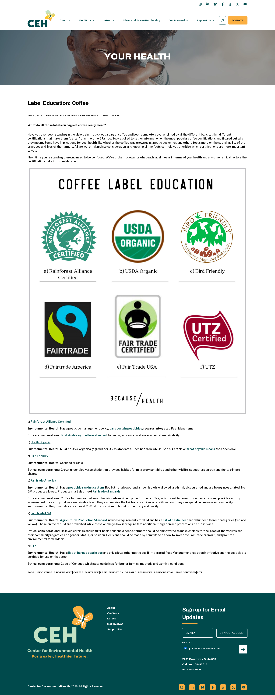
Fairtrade (92, 572)
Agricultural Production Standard (83, 520)
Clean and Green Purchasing (141, 20)
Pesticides (145, 572)
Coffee (78, 572)
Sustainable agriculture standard (84, 435)
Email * (187, 630)
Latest (107, 20)
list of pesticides (175, 520)
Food (115, 115)
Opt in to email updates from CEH (204, 649)
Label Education (111, 572)
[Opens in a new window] (200, 4)
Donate (238, 20)
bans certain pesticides (125, 428)
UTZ (33, 546)
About (63, 20)
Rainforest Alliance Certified (51, 421)
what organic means (201, 449)
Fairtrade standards (106, 491)
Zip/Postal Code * (228, 630)
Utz (199, 572)
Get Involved (177, 20)
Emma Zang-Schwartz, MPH (90, 115)
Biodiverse (44, 572)
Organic (130, 572)
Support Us (204, 20)
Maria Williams (56, 115)
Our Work (85, 20)
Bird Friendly (63, 572)
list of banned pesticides (85, 552)
